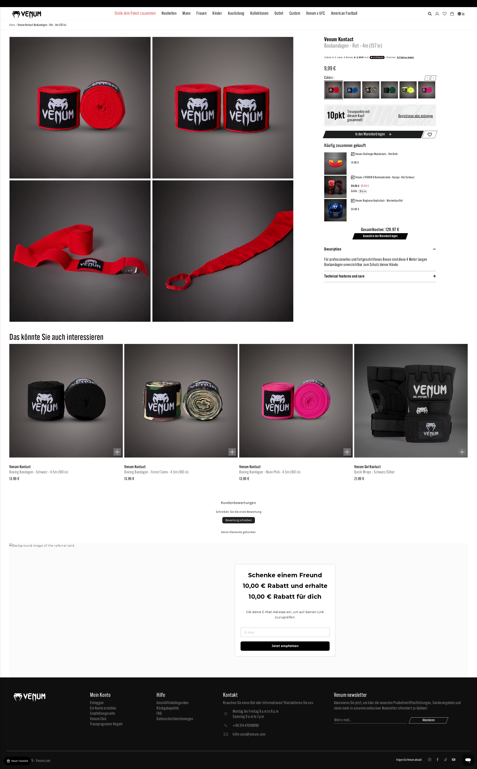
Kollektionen (259, 13)
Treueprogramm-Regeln (106, 724)
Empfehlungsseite (102, 714)
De (463, 14)
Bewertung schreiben (238, 520)
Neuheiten (169, 13)
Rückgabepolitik (168, 708)
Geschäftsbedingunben (173, 703)
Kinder (217, 13)
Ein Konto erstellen (103, 708)
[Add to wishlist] (429, 134)
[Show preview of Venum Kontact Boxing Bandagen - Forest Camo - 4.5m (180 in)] (232, 452)
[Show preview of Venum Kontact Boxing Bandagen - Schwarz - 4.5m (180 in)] (117, 452)
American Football (344, 13)
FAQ (159, 714)
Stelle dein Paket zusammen (135, 13)
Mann (186, 13)
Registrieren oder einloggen (415, 116)
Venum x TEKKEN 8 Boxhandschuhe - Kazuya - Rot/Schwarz (385, 177)
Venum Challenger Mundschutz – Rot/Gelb (376, 154)
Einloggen (97, 703)
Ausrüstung (236, 13)
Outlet (278, 13)
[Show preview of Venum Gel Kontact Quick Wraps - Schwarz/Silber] (462, 452)
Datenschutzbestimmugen (175, 719)
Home (12, 25)
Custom (294, 13)
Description (332, 249)
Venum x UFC (315, 13)
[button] (430, 14)
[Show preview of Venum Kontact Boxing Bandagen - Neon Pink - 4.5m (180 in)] (347, 452)
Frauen (201, 13)
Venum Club (98, 719)
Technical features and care (344, 276)
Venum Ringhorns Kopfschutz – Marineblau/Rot (379, 200)
